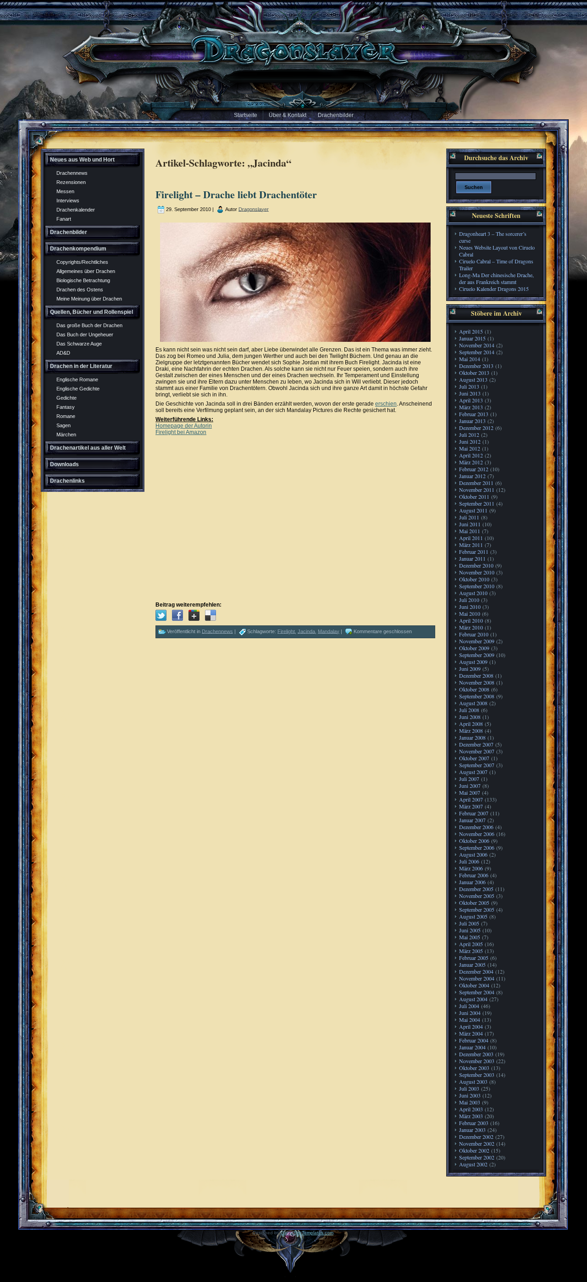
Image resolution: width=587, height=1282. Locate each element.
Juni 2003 (470, 1095)
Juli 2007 (469, 778)
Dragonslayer (253, 209)
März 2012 (471, 462)
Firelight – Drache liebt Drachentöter (236, 194)
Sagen (63, 425)
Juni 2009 (470, 668)
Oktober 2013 (474, 372)
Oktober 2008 (474, 689)
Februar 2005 (473, 957)
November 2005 (476, 895)
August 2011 (473, 510)
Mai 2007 (469, 792)
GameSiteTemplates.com (307, 1232)
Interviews (67, 200)
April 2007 (471, 799)
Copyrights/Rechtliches (82, 262)
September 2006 (476, 847)
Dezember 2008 (476, 675)
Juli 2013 (469, 386)
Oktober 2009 (474, 648)
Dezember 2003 (476, 1054)
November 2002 (476, 1143)
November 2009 (476, 641)
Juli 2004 (469, 1005)
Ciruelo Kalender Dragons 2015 (494, 288)
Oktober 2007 (474, 758)
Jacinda (306, 631)
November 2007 (476, 751)
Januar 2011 (472, 558)
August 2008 (473, 703)
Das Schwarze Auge (79, 343)
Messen (65, 191)
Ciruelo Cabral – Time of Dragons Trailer (496, 264)
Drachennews (72, 173)
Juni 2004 (470, 1012)
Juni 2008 (470, 716)
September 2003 (476, 1074)
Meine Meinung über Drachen (89, 298)
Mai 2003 (469, 1102)
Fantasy (65, 407)
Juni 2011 (470, 524)
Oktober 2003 (474, 1067)
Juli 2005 (469, 923)
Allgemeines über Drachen (85, 271)
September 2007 (476, 765)
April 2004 (471, 1026)
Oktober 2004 (474, 985)
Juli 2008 (469, 709)
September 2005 (476, 909)
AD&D (63, 353)
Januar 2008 (472, 737)
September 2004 (476, 992)
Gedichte (66, 398)
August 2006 (473, 854)
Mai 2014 (469, 358)
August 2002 (473, 1164)
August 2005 (473, 916)
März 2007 (471, 806)
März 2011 (471, 544)
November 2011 (476, 489)
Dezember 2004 (476, 971)
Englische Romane (77, 379)
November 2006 (476, 833)
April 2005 (471, 944)
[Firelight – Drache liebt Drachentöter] (160, 615)
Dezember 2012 (476, 427)
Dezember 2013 (476, 365)
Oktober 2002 (474, 1150)
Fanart (63, 219)
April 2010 (471, 620)
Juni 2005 (470, 930)
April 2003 (471, 1109)
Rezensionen (71, 182)
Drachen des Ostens (79, 289)
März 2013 (471, 407)
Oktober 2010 (474, 579)
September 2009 (476, 654)
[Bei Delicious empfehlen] (210, 615)
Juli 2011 (469, 517)
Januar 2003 (472, 1129)
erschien (386, 404)
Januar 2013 (472, 420)
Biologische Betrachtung (83, 280)
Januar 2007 (472, 820)
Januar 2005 (472, 964)
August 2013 (473, 379)
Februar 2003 (473, 1122)
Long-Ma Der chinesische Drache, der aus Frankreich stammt (496, 278)
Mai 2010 (469, 613)
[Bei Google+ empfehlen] (193, 615)
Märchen (66, 434)
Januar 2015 (472, 338)
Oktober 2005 (474, 902)
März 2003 (471, 1116)
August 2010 (473, 592)
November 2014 (476, 345)
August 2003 (473, 1081)
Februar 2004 (473, 1040)
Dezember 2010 (476, 565)
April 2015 (471, 331)
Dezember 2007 (476, 744)
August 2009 (473, 661)
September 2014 (476, 352)
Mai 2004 (469, 1019)
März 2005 (471, 950)
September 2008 (476, 696)
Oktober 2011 (474, 496)
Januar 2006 (472, 882)
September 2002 (476, 1157)
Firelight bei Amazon (180, 432)
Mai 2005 (469, 937)
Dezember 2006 (476, 827)
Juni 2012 (470, 441)
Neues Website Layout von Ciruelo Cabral (497, 251)
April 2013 (471, 400)
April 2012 (471, 455)
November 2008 (476, 682)
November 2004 (476, 978)
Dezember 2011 (476, 482)
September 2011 (476, 503)
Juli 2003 (469, 1088)
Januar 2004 (472, 1047)
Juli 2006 (469, 861)
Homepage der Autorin (183, 426)
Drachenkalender (75, 209)
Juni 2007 (470, 785)
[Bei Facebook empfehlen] (177, 615)
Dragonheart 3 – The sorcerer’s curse (492, 237)
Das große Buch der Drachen (89, 325)
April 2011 (471, 537)
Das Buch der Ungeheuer (84, 334)
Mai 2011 (469, 531)
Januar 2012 (472, 475)
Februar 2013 (473, 414)
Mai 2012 (469, 448)
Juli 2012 (469, 434)
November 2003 (476, 1061)
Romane (65, 416)
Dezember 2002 (476, 1136)
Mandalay (328, 631)
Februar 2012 (473, 469)
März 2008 (471, 730)
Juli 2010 (469, 599)
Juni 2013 (470, 393)
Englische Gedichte (78, 388)
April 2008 (471, 723)
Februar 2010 (473, 634)
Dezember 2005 (476, 888)
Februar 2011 (473, 551)
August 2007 (473, 771)
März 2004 (471, 1033)
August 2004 (473, 999)
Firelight (286, 631)
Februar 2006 (473, 875)
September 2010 (476, 586)
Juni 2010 (470, 606)
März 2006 (471, 868)
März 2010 (471, 627)
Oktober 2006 (474, 840)
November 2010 (476, 572)
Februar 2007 (473, 813)
